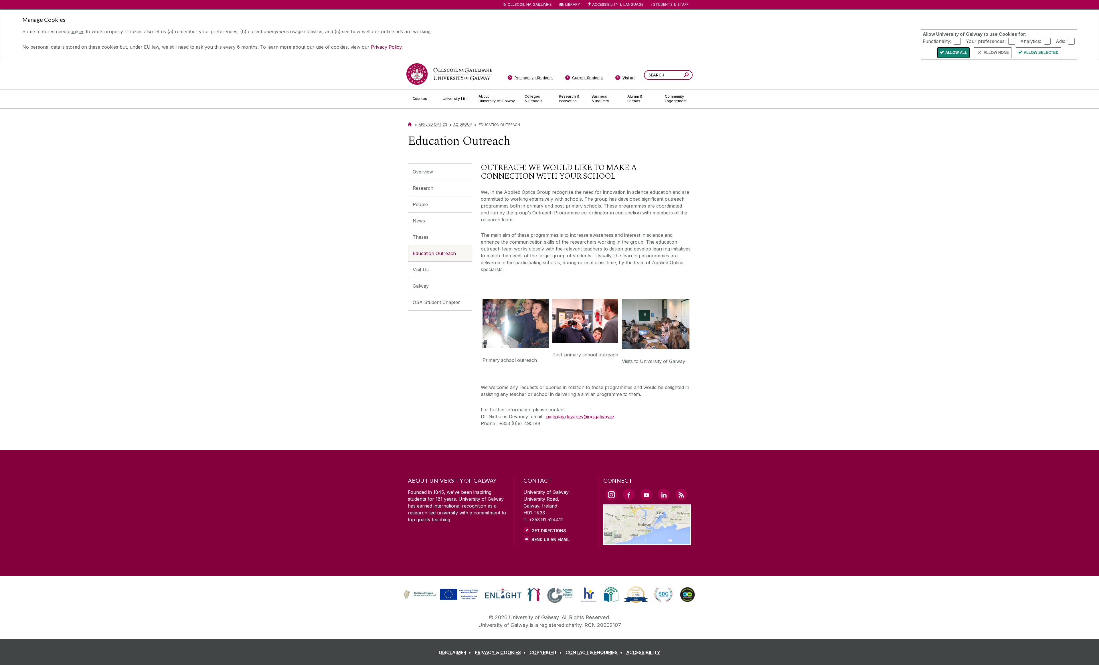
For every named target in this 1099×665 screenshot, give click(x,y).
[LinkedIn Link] (663, 494)
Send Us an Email (550, 539)
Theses (420, 237)
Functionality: (937, 41)
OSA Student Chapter (436, 302)
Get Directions (548, 530)
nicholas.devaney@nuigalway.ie (580, 416)
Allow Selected (1041, 52)
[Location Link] (647, 541)
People (420, 204)
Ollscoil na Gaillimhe (530, 4)
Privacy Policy (386, 47)
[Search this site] (686, 76)
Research (423, 188)
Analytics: (1030, 41)
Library (572, 4)
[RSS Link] (681, 494)
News (419, 221)
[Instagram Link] (611, 494)
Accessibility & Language (617, 4)
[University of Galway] (449, 74)
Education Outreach (434, 253)
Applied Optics (433, 124)
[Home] (410, 124)
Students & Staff (671, 4)
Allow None (996, 52)
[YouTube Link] (646, 494)
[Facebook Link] (629, 494)
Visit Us (421, 270)
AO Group (462, 124)
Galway (421, 286)
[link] (440, 594)
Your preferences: (986, 41)
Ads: (1060, 41)
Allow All (956, 52)
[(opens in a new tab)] (441, 599)
